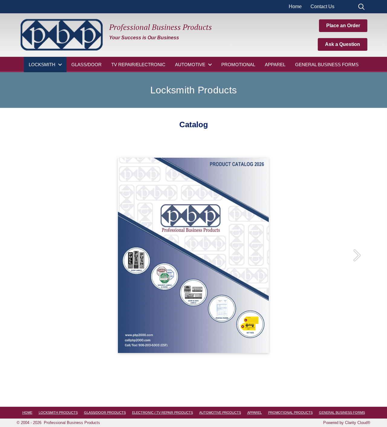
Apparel (254, 412)
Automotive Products (220, 412)
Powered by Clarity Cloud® (346, 422)
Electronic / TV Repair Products (162, 412)
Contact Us (322, 6)
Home (295, 6)
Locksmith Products (58, 412)
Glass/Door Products (105, 412)
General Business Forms (342, 412)
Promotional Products (290, 412)
